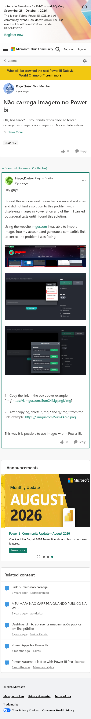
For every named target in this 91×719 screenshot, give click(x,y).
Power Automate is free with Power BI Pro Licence (48, 661)
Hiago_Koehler (24, 178)
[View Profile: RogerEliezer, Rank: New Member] (8, 88)
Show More (15, 132)
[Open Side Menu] (5, 49)
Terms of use (63, 696)
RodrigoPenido (39, 593)
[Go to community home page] (32, 49)
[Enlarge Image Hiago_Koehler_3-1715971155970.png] (45, 350)
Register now (13, 34)
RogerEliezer (24, 86)
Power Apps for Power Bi (30, 645)
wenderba (36, 613)
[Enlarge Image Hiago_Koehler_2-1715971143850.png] (45, 296)
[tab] (43, 556)
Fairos (37, 651)
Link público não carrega (30, 587)
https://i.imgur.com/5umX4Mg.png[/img (41, 400)
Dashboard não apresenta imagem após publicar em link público (47, 626)
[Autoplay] (38, 556)
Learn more (53, 75)
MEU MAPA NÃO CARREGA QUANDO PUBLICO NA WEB (49, 605)
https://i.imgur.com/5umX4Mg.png (50, 417)
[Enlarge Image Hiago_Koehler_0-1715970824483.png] (45, 256)
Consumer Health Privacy (58, 710)
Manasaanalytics (43, 667)
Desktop (12, 60)
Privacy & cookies (39, 696)
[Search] (57, 49)
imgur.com (39, 226)
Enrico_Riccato (39, 634)
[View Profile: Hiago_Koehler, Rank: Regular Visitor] (9, 180)
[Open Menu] (85, 61)
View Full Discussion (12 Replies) (26, 168)
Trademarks (10, 704)
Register (69, 49)
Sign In (81, 49)
